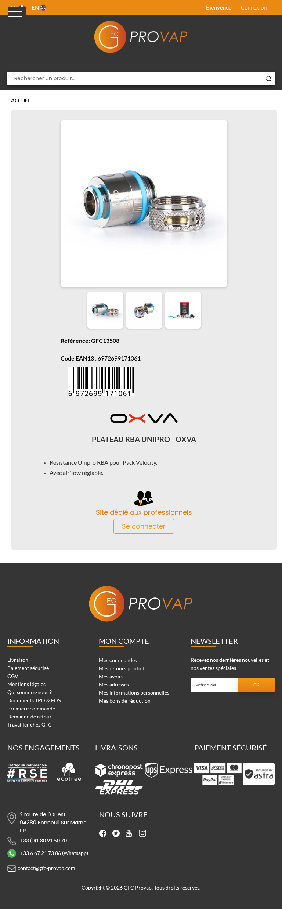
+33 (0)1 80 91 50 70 (43, 840)
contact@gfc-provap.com (46, 868)
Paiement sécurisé (28, 668)
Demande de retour (29, 716)
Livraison (17, 660)
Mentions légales (26, 684)
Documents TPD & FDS (34, 700)
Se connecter (144, 526)
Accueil (21, 100)
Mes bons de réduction (125, 700)
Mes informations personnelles (134, 692)
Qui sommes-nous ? (29, 692)
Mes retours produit (122, 668)
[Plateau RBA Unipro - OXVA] (105, 310)
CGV (12, 676)
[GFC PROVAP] (141, 36)
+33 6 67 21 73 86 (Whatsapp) (54, 853)
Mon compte (124, 640)
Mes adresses (114, 684)
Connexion (254, 7)
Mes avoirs (111, 676)
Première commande (31, 708)
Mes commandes (118, 660)
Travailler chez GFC (29, 724)
